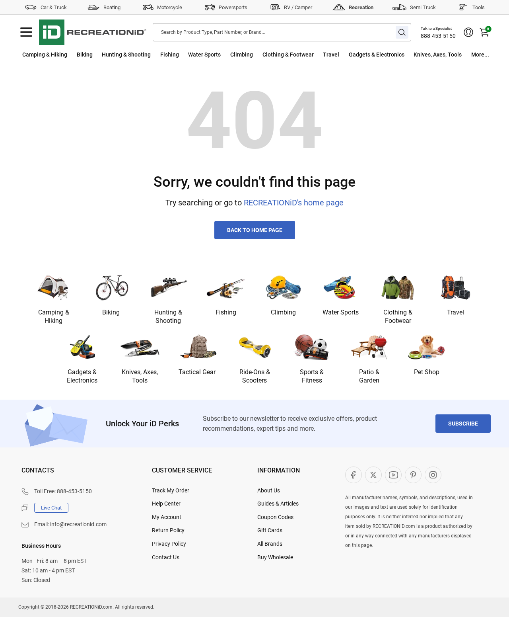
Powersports (233, 7)
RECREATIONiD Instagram (433, 475)
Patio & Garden (369, 376)
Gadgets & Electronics (376, 54)
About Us (268, 490)
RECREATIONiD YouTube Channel (393, 475)
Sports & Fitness (312, 376)
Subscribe (463, 423)
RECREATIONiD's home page (294, 202)
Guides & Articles (278, 503)
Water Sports (204, 54)
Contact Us (165, 557)
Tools (478, 7)
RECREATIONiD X (373, 475)
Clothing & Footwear (288, 54)
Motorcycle (169, 7)
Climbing (241, 54)
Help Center (166, 503)
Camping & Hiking (44, 54)
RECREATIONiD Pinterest (413, 475)
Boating (111, 7)
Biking (85, 54)
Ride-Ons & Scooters (254, 376)
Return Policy (168, 530)
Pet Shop (426, 372)
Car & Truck (54, 7)
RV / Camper (298, 7)
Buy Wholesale (275, 557)
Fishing (169, 54)
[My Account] (468, 32)
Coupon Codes (275, 517)
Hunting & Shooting (126, 54)
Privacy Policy (169, 544)
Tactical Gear (197, 372)
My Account (166, 517)
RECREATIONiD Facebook (353, 475)
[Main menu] (26, 32)
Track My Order (170, 490)
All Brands (269, 544)
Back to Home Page (254, 230)
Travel (331, 54)
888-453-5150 (438, 36)
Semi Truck (423, 7)
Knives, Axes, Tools (438, 54)
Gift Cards (269, 530)
